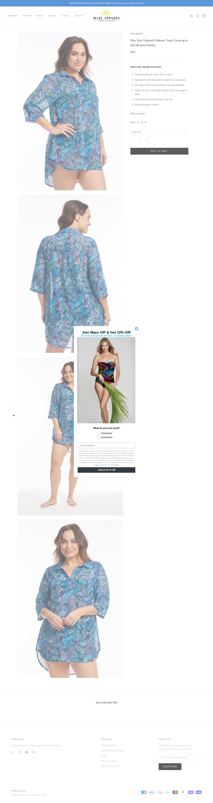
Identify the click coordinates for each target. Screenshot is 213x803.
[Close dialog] (136, 328)
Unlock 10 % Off (106, 470)
